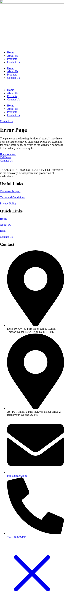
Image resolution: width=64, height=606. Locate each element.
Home (10, 52)
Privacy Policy (8, 203)
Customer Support (10, 191)
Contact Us (13, 62)
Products (12, 58)
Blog (3, 230)
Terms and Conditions (12, 197)
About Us (12, 55)
